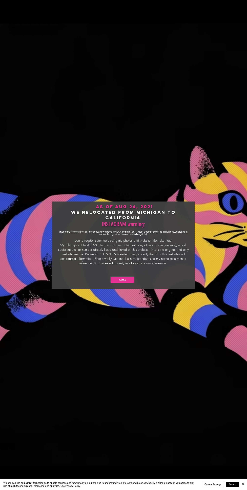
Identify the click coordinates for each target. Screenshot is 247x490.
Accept (232, 484)
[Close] (243, 484)
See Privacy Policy (70, 485)
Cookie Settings (212, 484)
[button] (122, 280)
